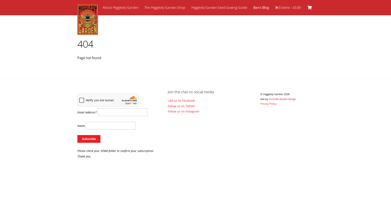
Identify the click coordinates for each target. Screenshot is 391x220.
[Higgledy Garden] (87, 32)
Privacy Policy (268, 104)
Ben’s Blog (261, 7)
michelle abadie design (282, 99)
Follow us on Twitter (181, 106)
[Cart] (309, 7)
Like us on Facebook (181, 100)
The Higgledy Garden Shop (164, 7)
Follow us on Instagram (183, 111)
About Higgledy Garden (120, 7)
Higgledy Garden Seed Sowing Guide (219, 7)
